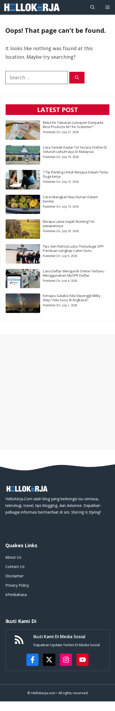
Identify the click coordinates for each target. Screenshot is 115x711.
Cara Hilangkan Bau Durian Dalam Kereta (70, 199)
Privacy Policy (17, 585)
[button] (92, 7)
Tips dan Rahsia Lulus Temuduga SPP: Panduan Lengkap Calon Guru (73, 248)
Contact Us (15, 566)
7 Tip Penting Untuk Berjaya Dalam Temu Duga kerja (75, 174)
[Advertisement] (57, 392)
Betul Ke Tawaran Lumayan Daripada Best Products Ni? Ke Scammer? (73, 124)
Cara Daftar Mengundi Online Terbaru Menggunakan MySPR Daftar (73, 273)
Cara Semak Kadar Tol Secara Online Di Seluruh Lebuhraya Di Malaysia (75, 149)
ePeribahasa (16, 594)
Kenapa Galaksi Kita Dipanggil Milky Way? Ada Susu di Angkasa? (72, 297)
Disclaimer (14, 575)
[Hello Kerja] (31, 7)
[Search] (77, 78)
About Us (13, 557)
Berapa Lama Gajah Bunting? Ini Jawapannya (68, 223)
